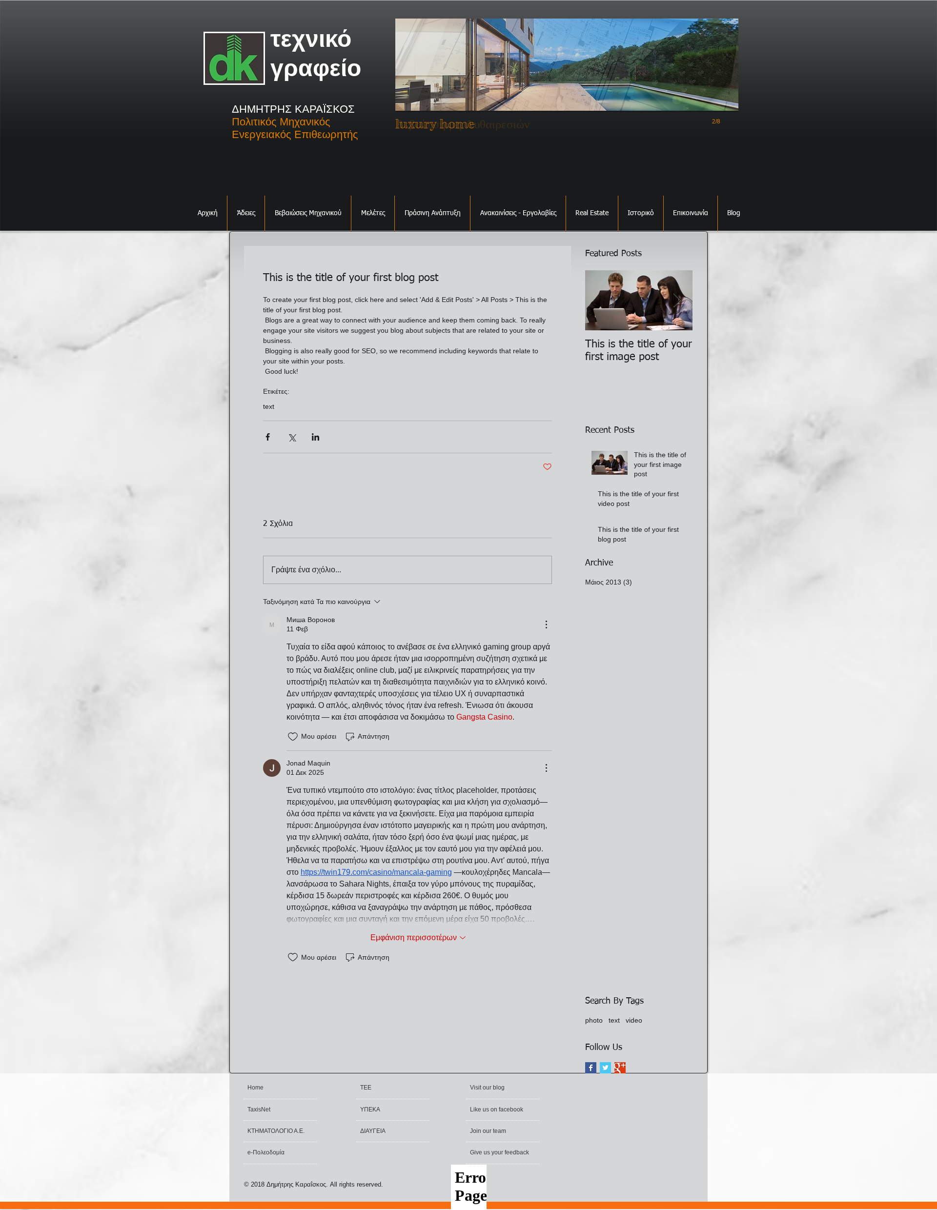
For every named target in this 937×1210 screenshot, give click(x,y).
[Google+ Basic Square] (620, 1067)
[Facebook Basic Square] (590, 1067)
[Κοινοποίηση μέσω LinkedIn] (315, 437)
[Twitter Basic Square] (605, 1067)
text (268, 406)
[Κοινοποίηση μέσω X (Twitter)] (291, 437)
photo (594, 1020)
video (634, 1020)
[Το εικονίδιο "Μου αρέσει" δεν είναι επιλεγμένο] (292, 737)
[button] (246, 213)
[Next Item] (676, 300)
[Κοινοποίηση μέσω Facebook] (267, 437)
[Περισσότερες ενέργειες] (546, 624)
